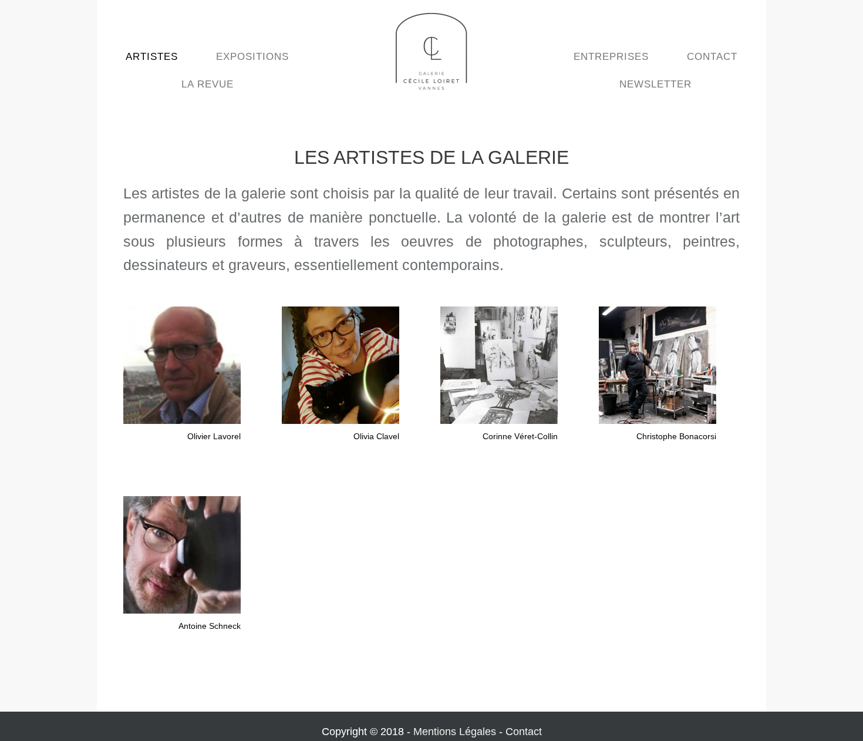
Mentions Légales (454, 731)
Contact (523, 731)
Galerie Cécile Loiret (431, 51)
